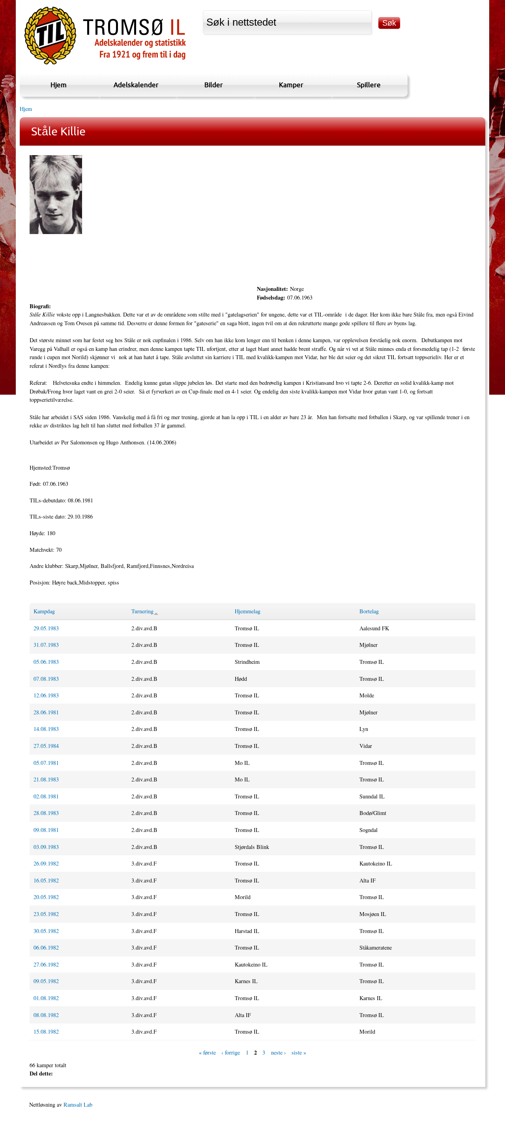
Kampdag (44, 611)
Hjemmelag (247, 611)
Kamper (291, 84)
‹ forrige (230, 1052)
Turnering (142, 611)
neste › (278, 1052)
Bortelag (369, 611)
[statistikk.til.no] (105, 64)
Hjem (58, 84)
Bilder (213, 84)
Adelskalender (136, 84)
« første (207, 1052)
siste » (299, 1052)
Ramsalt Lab (78, 1104)
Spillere (369, 84)
